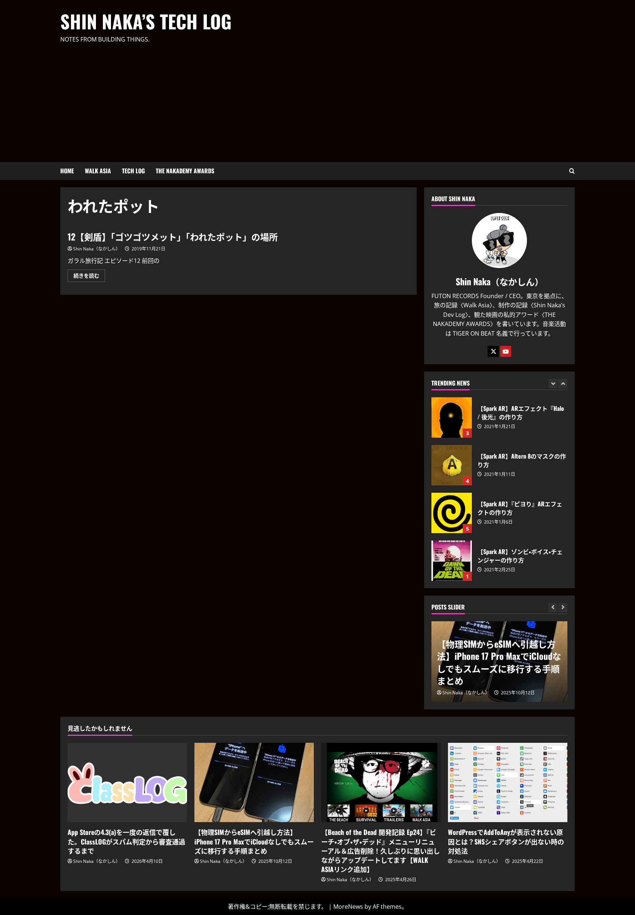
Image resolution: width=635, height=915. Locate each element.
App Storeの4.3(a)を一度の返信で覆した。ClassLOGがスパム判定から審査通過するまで (126, 841)
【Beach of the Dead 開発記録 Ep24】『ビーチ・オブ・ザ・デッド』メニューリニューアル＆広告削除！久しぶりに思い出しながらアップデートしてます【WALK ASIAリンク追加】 (380, 850)
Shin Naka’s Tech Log (146, 21)
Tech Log (133, 170)
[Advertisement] (315, 99)
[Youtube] (505, 351)
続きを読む (89, 277)
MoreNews (348, 907)
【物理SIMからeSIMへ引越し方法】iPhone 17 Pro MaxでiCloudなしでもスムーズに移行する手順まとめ (499, 662)
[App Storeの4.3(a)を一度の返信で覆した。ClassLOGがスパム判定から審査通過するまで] (127, 782)
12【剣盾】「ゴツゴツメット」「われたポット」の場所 (173, 236)
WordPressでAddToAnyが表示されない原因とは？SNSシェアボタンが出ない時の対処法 (506, 841)
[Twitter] (493, 351)
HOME (67, 170)
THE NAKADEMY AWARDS (185, 170)
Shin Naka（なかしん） (96, 249)
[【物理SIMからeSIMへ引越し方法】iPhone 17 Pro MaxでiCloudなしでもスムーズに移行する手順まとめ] (254, 782)
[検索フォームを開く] (572, 171)
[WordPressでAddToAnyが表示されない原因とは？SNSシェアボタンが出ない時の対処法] (507, 782)
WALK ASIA (98, 170)
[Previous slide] (552, 383)
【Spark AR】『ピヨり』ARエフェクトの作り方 (451, 513)
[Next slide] (562, 383)
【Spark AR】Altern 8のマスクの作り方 (451, 465)
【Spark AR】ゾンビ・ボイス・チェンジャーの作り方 (451, 560)
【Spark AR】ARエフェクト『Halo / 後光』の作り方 (451, 417)
